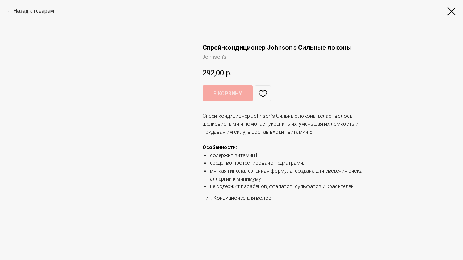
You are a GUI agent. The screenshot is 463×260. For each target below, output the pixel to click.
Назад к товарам (34, 11)
